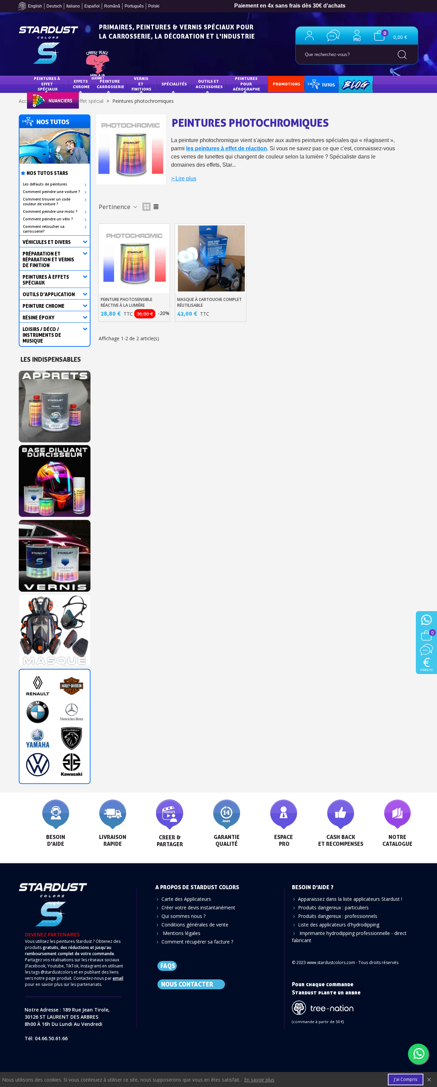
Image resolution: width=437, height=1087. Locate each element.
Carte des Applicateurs (186, 899)
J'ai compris (405, 1079)
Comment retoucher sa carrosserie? (44, 229)
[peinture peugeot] (71, 738)
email (118, 978)
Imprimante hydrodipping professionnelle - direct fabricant (349, 937)
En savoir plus (259, 1079)
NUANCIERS (43, 99)
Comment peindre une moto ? (50, 211)
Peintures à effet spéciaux (47, 84)
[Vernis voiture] (54, 553)
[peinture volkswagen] (38, 764)
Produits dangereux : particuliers (333, 907)
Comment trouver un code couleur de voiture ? (46, 201)
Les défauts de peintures (45, 184)
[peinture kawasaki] (71, 764)
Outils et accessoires (209, 84)
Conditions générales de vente (194, 924)
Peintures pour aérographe (246, 84)
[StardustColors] (48, 45)
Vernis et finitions (141, 84)
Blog (348, 83)
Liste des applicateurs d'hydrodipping (338, 924)
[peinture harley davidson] (71, 686)
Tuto (322, 83)
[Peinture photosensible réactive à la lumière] (135, 258)
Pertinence (115, 207)
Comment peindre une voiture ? (51, 191)
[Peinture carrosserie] (54, 479)
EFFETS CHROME (81, 84)
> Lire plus (183, 178)
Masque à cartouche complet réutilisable (209, 302)
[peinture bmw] (38, 712)
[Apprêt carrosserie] (54, 404)
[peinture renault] (38, 686)
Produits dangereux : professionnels (337, 916)
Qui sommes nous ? (183, 916)
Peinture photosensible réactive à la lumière (126, 302)
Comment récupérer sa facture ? (197, 941)
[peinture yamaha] (38, 738)
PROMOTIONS (286, 83)
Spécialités (174, 83)
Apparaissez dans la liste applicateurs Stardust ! (350, 899)
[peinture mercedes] (71, 712)
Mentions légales (180, 933)
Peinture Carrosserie (110, 84)
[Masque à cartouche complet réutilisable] (211, 258)
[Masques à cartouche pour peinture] (54, 628)
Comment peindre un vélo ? (48, 219)
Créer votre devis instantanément (198, 907)
